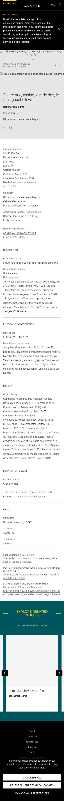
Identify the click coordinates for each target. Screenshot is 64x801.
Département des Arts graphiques (21, 197)
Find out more (37, 767)
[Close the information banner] (59, 29)
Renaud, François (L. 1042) (17, 522)
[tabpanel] (32, 673)
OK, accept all (32, 777)
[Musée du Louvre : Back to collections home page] (32, 5)
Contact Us (32, 736)
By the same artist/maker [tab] (33, 625)
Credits (32, 752)
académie (8, 532)
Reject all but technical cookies (32, 785)
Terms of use (32, 741)
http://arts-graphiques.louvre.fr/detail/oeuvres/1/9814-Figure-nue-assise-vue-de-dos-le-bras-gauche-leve (31, 592)
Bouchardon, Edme (13, 106)
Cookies (32, 747)
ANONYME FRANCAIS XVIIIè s (19, 232)
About (32, 731)
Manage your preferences (32, 793)
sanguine (8, 543)
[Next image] (58, 80)
